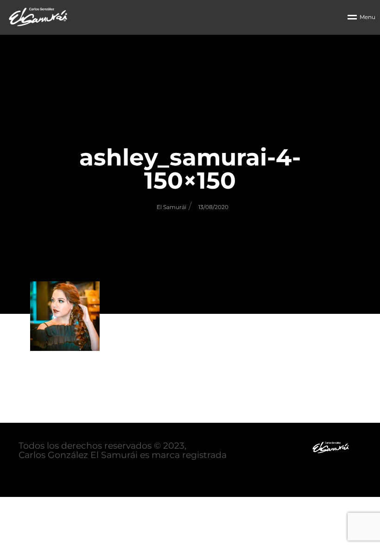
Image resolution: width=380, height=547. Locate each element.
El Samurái (171, 207)
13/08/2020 (213, 207)
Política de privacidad (66, 473)
